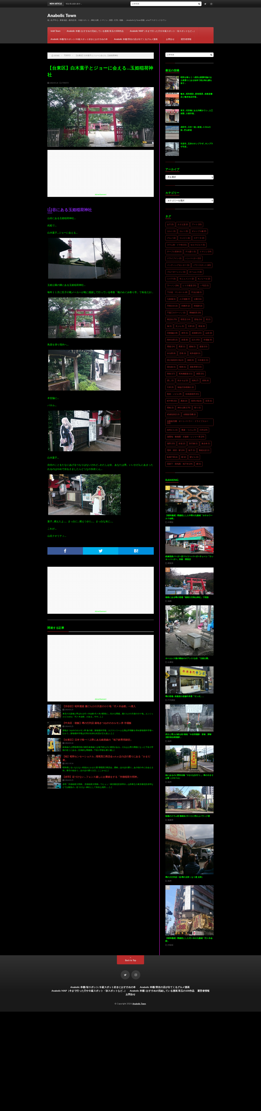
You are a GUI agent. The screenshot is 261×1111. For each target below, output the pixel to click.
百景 (208, 401)
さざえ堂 (182, 225)
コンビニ (184, 238)
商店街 (172, 320)
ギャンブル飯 (199, 231)
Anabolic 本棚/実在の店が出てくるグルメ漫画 (137, 39)
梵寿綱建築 (185, 374)
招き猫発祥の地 (175, 360)
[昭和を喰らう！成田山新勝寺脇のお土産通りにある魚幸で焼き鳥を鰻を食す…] (172, 83)
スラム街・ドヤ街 (177, 245)
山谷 (208, 333)
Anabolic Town (61, 16)
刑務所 (185, 306)
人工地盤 (184, 299)
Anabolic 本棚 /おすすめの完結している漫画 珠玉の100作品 (95, 31)
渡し (170, 381)
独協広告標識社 (185, 387)
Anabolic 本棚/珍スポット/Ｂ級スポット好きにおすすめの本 (79, 39)
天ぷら (180, 326)
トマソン (205, 252)
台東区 (170, 662)
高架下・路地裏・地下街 (179, 464)
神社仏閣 (183, 408)
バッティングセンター (178, 265)
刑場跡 (198, 306)
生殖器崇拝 (192, 394)
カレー (183, 231)
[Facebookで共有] (65, 551)
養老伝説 (204, 450)
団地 (198, 320)
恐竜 (182, 353)
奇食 (201, 326)
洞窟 (200, 374)
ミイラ (171, 279)
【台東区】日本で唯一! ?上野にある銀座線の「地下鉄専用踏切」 (98, 740)
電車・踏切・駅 (176, 450)
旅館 (190, 360)
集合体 (205, 444)
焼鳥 (205, 381)
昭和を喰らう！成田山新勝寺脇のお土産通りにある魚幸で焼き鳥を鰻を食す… (153, 4)
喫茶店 (185, 320)
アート (196, 225)
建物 (192, 347)
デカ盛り (190, 252)
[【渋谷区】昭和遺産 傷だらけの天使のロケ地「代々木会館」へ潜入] (54, 711)
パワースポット (202, 265)
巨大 (196, 340)
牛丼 (170, 387)
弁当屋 (171, 353)
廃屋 (182, 347)
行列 (203, 430)
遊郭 (171, 444)
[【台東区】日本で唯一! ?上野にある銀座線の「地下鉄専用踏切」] (54, 745)
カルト (171, 231)
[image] (84, 278)
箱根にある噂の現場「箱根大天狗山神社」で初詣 (187, 597)
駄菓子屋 (172, 457)
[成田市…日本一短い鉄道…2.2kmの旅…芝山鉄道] (172, 132)
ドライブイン (174, 258)
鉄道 (182, 444)
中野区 (170, 522)
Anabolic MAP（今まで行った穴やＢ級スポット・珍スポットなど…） (163, 31)
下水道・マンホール (177, 292)
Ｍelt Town (55, 31)
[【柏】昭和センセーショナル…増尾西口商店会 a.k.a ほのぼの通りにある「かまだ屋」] (54, 761)
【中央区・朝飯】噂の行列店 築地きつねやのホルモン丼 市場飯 (97, 723)
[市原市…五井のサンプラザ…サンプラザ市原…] (172, 149)
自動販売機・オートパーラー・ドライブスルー (187, 422)
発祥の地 (196, 401)
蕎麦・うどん (188, 430)
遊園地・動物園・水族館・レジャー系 (185, 437)
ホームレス (195, 272)
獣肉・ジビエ (174, 394)
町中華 (172, 401)
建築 (203, 347)
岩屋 (184, 340)
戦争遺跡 (195, 353)
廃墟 (171, 347)
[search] (199, 4)
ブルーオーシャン (176, 272)
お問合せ (170, 39)
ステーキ (199, 238)
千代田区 (171, 700)
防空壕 (193, 444)
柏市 (170, 741)
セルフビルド (197, 245)
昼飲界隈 (195, 367)
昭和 (182, 367)
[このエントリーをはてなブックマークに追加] (136, 551)
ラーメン (173, 286)
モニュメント (186, 279)
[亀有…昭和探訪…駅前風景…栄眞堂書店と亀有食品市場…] (172, 99)
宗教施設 (172, 333)
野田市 (170, 563)
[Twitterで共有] (100, 551)
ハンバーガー (193, 258)
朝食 (171, 374)
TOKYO (65, 83)
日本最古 (203, 360)
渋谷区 (170, 945)
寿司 (184, 333)
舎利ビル (172, 430)
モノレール (204, 279)
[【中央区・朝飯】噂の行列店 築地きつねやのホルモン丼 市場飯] (54, 728)
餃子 (191, 450)
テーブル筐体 (174, 252)
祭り (197, 408)
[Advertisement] (100, 171)
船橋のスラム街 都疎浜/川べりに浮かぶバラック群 (187, 816)
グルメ (171, 238)
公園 (197, 299)
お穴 (170, 225)
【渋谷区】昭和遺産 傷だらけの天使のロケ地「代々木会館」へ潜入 (99, 706)
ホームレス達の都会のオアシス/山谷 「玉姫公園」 (187, 658)
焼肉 (195, 381)
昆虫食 (171, 367)
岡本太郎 (172, 340)
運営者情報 (186, 39)
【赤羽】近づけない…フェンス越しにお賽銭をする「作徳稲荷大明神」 (101, 777)
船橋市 (170, 820)
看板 (170, 408)
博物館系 (195, 313)
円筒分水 (172, 306)
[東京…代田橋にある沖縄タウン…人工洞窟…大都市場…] (172, 116)
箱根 (170, 601)
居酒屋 (196, 333)
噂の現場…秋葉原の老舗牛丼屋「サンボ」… (184, 696)
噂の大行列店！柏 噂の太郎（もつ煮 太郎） (184, 877)
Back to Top (130, 960)
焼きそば (182, 381)
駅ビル (194, 457)
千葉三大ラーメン (176, 313)
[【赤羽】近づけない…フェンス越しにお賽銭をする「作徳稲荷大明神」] (54, 782)
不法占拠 (196, 292)
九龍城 (171, 299)
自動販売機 (189, 415)
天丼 (191, 326)
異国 (184, 401)
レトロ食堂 (189, 286)
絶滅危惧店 (173, 415)
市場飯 (207, 340)
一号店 (204, 286)
